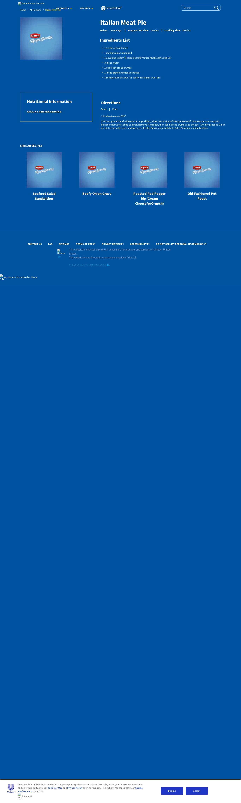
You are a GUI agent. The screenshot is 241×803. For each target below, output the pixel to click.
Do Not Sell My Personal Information (179, 244)
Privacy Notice (111, 244)
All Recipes (35, 10)
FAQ (50, 244)
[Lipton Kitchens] (33, 3)
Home (23, 10)
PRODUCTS (62, 9)
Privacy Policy (75, 787)
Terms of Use (84, 244)
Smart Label (111, 8)
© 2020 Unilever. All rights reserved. (88, 264)
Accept (196, 790)
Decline (172, 790)
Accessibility (138, 244)
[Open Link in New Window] (61, 254)
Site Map (64, 244)
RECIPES (85, 9)
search (216, 8)
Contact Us (35, 244)
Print (114, 109)
